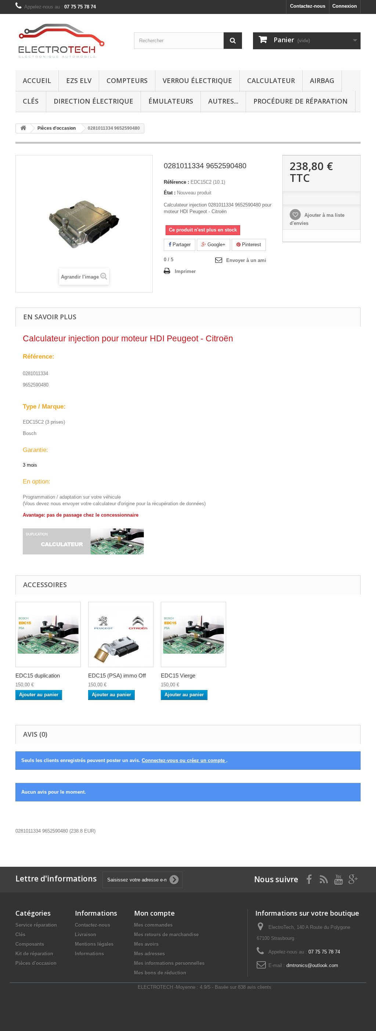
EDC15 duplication (37, 675)
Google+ (215, 244)
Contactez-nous (307, 6)
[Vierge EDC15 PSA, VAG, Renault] (193, 634)
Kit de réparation (34, 953)
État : (170, 192)
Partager (181, 244)
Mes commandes (153, 925)
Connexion (344, 6)
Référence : (176, 182)
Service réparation (36, 925)
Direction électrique (93, 101)
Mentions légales (94, 944)
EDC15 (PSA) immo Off (117, 675)
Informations (89, 953)
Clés (31, 101)
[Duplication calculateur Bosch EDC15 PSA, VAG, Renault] (48, 634)
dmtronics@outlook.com (312, 965)
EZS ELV (78, 80)
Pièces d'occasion (36, 963)
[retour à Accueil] (23, 128)
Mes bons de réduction (160, 973)
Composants (29, 944)
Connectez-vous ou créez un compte (184, 760)
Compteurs (127, 80)
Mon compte (154, 913)
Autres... (223, 101)
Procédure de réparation (300, 101)
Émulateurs (170, 101)
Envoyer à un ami (246, 260)
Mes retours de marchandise (166, 934)
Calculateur (271, 80)
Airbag (322, 80)
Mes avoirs (146, 944)
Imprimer (185, 271)
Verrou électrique (197, 80)
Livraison (85, 934)
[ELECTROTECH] (69, 40)
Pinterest (251, 244)
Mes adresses (149, 953)
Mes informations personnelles (169, 963)
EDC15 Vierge (178, 675)
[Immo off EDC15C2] (120, 634)
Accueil (37, 80)
